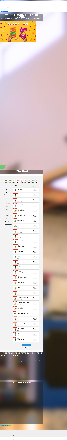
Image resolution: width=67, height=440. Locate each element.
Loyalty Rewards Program (21, 382)
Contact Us (4, 9)
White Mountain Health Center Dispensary (13, 355)
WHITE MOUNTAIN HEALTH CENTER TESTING (10, 8)
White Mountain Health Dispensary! (7, 359)
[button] (4, 11)
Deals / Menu (63, 2)
